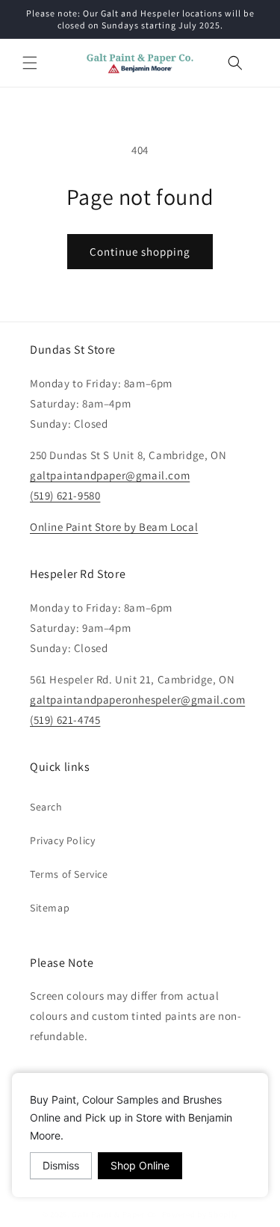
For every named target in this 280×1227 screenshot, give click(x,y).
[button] (29, 62)
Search (46, 807)
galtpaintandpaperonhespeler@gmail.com (137, 699)
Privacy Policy (62, 840)
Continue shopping (140, 252)
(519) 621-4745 (65, 720)
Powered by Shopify (200, 1214)
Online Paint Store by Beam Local (114, 527)
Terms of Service (69, 874)
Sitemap (49, 907)
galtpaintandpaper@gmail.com (110, 475)
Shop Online (140, 1165)
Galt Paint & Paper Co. (115, 1214)
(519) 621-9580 (65, 495)
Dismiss (61, 1165)
